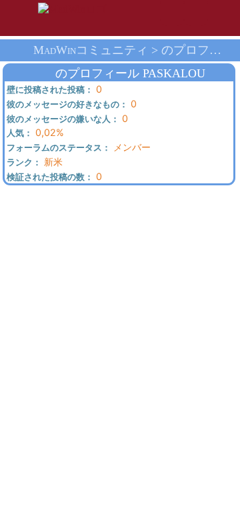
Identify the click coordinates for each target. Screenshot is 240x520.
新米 (34, 162)
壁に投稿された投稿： (49, 90)
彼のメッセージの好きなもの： (66, 104)
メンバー (78, 147)
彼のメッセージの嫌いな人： (62, 119)
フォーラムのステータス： (58, 148)
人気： (19, 133)
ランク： (23, 162)
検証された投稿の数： (49, 177)
